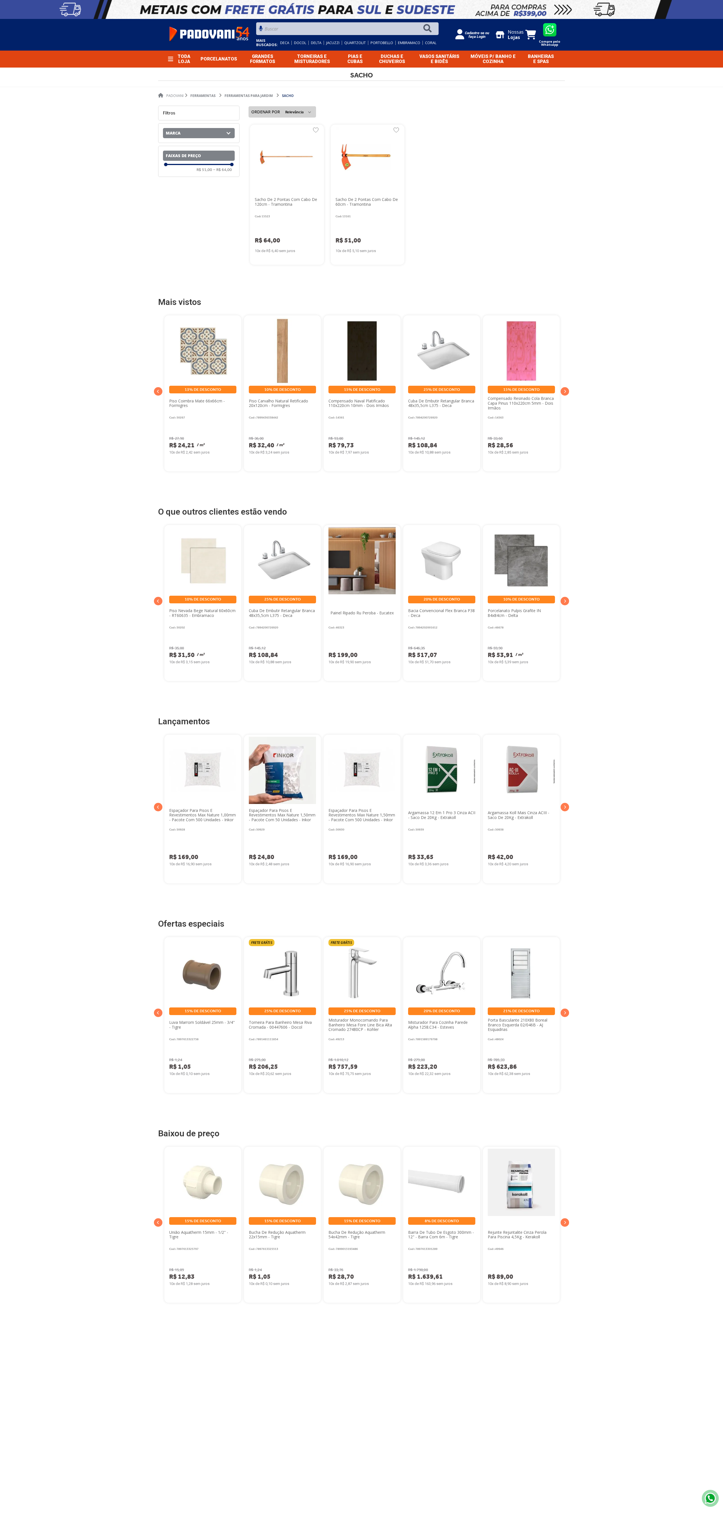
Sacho (288, 95)
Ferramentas (202, 95)
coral (430, 43)
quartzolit (355, 43)
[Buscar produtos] (428, 28)
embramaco (409, 43)
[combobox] (347, 30)
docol (300, 43)
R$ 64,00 (222, 170)
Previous (158, 391)
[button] (199, 133)
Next (565, 391)
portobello (382, 43)
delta (316, 43)
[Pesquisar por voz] (260, 30)
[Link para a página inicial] (171, 96)
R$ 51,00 (204, 170)
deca (284, 43)
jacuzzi (332, 43)
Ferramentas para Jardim (249, 95)
